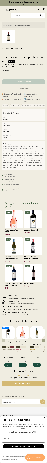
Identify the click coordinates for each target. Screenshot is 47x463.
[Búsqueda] (41, 15)
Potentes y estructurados (9, 349)
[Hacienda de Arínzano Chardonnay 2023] (37, 332)
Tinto (6, 106)
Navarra (23, 347)
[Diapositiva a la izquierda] (3, 340)
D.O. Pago (16, 106)
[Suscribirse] (42, 401)
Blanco (32, 349)
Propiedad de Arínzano (11, 113)
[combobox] (28, 15)
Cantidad (5, 70)
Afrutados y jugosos (22, 351)
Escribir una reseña (23, 383)
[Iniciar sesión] (38, 9)
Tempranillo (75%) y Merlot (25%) (35, 106)
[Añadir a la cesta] (8, 365)
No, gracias (23, 452)
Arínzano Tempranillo (8, 342)
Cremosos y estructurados (38, 351)
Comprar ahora (23, 88)
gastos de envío (25, 64)
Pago (8, 347)
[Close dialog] (45, 418)
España (5, 119)
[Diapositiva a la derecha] (43, 340)
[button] (4, 9)
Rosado (18, 349)
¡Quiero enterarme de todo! (23, 446)
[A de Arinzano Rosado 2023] (22, 332)
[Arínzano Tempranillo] (8, 332)
